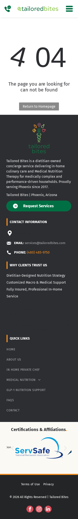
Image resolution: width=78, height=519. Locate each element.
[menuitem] (38, 349)
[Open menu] (69, 9)
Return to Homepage (39, 106)
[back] (12, 448)
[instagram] (39, 510)
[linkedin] (48, 510)
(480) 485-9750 (38, 252)
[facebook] (29, 510)
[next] (65, 448)
